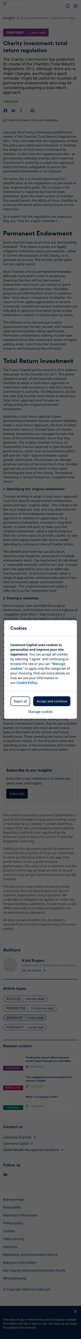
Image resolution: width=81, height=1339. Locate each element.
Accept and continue (52, 701)
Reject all (20, 701)
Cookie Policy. (27, 683)
